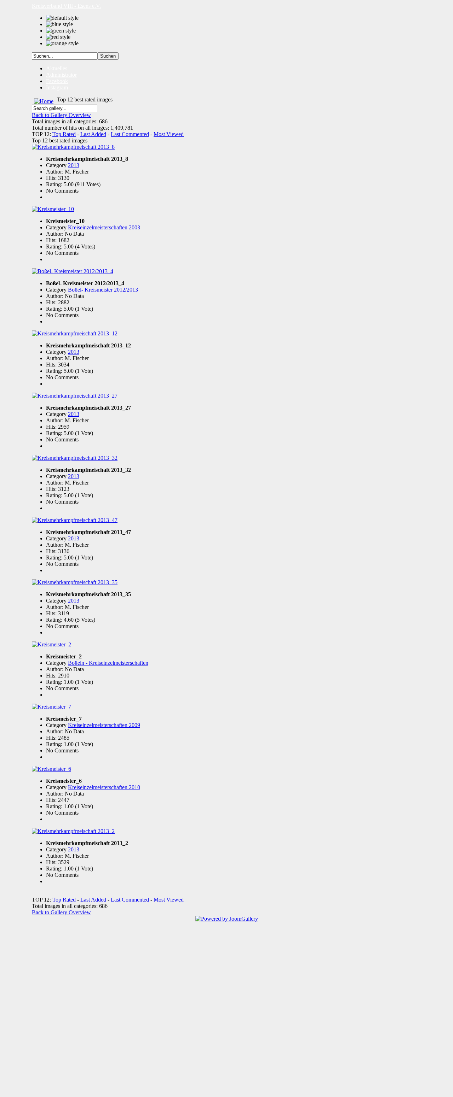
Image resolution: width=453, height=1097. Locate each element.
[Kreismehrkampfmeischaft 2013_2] (73, 831)
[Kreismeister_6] (51, 769)
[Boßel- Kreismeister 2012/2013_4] (72, 271)
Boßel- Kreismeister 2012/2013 (103, 290)
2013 (73, 165)
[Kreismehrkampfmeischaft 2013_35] (74, 582)
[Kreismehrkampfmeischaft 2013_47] (74, 520)
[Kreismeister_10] (53, 209)
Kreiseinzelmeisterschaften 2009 (104, 725)
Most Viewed (169, 134)
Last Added (93, 134)
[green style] (61, 31)
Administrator (61, 75)
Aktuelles (56, 68)
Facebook (57, 81)
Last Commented (130, 134)
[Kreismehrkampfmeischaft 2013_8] (73, 147)
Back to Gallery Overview (61, 115)
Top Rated (64, 134)
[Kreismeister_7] (51, 707)
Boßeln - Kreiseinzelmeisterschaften (108, 663)
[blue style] (59, 24)
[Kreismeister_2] (51, 644)
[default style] (62, 18)
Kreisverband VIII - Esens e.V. (66, 6)
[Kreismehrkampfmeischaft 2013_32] (74, 458)
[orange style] (62, 43)
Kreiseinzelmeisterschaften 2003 (104, 227)
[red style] (58, 37)
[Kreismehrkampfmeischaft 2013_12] (74, 333)
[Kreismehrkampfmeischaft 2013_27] (74, 396)
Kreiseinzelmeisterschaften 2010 (104, 787)
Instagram (57, 87)
